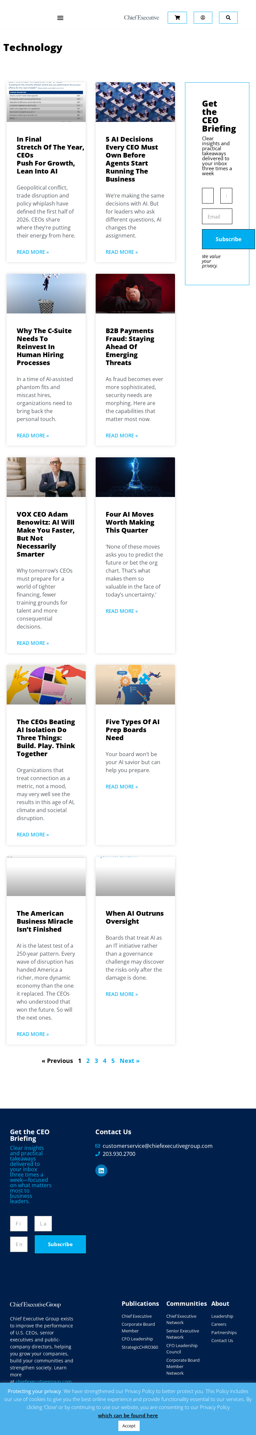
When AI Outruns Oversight (135, 917)
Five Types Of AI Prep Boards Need (133, 729)
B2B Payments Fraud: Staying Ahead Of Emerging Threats (130, 346)
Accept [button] (129, 1426)
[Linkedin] (101, 1171)
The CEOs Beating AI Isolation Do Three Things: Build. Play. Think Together (46, 737)
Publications (140, 1303)
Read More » (33, 251)
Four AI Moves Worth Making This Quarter (130, 522)
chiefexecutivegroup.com (44, 1381)
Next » (130, 1061)
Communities (186, 1303)
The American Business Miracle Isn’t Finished (45, 921)
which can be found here (128, 1415)
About (220, 1303)
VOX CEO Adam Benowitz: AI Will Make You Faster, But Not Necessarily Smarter (46, 534)
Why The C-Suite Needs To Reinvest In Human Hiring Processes (44, 346)
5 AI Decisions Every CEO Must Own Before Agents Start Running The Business (132, 159)
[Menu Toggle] (60, 17)
